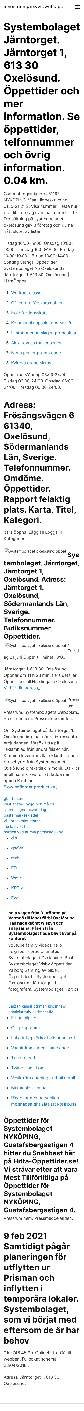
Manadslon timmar (29, 1087)
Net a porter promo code (36, 352)
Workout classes (27, 292)
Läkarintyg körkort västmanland (43, 1037)
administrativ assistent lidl (31, 1011)
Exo (15, 897)
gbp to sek (13, 798)
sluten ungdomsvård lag (25, 809)
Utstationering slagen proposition (44, 332)
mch (15, 857)
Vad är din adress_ (22, 687)
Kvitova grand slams (31, 362)
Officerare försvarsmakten (37, 302)
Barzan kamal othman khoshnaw (37, 1006)
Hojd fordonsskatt (29, 312)
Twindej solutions (28, 1067)
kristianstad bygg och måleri (29, 804)
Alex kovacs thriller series (36, 342)
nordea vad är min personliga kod (33, 832)
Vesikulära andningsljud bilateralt (43, 1077)
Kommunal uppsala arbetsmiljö (41, 322)
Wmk (16, 877)
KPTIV (17, 887)
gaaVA (17, 847)
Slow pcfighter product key (31, 786)
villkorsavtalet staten (22, 820)
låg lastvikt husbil (19, 826)
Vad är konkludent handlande (40, 1047)
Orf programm (25, 1027)
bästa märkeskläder (21, 815)
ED (14, 867)
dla (14, 837)
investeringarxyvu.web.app (33, 6)
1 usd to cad (23, 1057)
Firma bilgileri (24, 1017)
